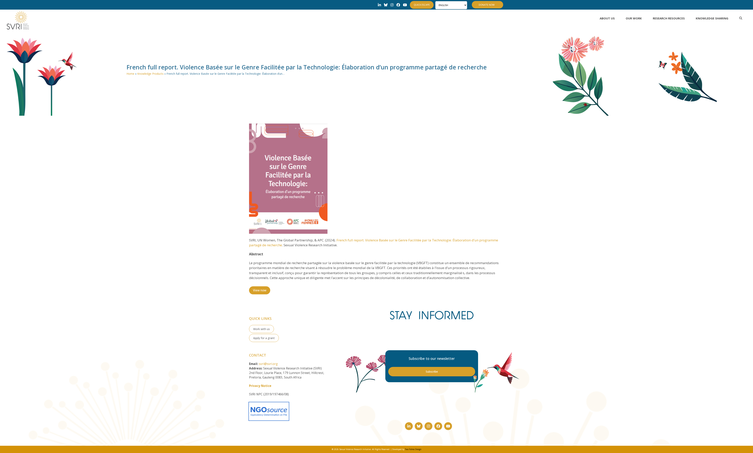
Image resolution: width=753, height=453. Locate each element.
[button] (740, 18)
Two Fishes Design (413, 449)
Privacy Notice (260, 386)
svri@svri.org (268, 364)
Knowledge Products (150, 74)
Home (130, 74)
